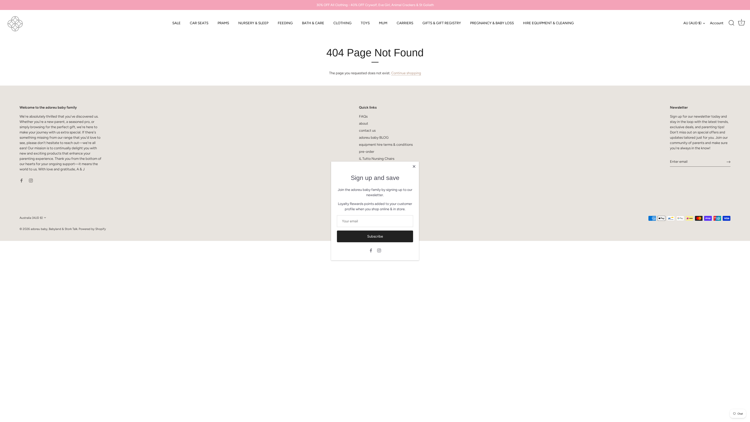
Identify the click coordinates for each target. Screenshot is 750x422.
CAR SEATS (199, 23)
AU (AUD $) (692, 23)
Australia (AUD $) (31, 218)
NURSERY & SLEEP (253, 23)
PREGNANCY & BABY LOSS (492, 23)
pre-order (366, 151)
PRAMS (223, 23)
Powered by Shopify (92, 229)
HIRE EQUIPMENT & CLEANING (548, 23)
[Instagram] (379, 250)
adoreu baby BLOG (374, 137)
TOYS (365, 23)
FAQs (363, 116)
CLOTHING (342, 23)
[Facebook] (371, 250)
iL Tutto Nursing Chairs (376, 158)
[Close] (414, 166)
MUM (383, 23)
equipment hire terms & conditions (386, 144)
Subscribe (375, 236)
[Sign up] (728, 161)
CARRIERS (405, 23)
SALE (176, 23)
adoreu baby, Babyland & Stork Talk (54, 229)
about (363, 123)
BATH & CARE (313, 23)
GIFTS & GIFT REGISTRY (441, 23)
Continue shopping (406, 73)
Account (716, 23)
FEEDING (285, 23)
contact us (367, 130)
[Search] (731, 23)
